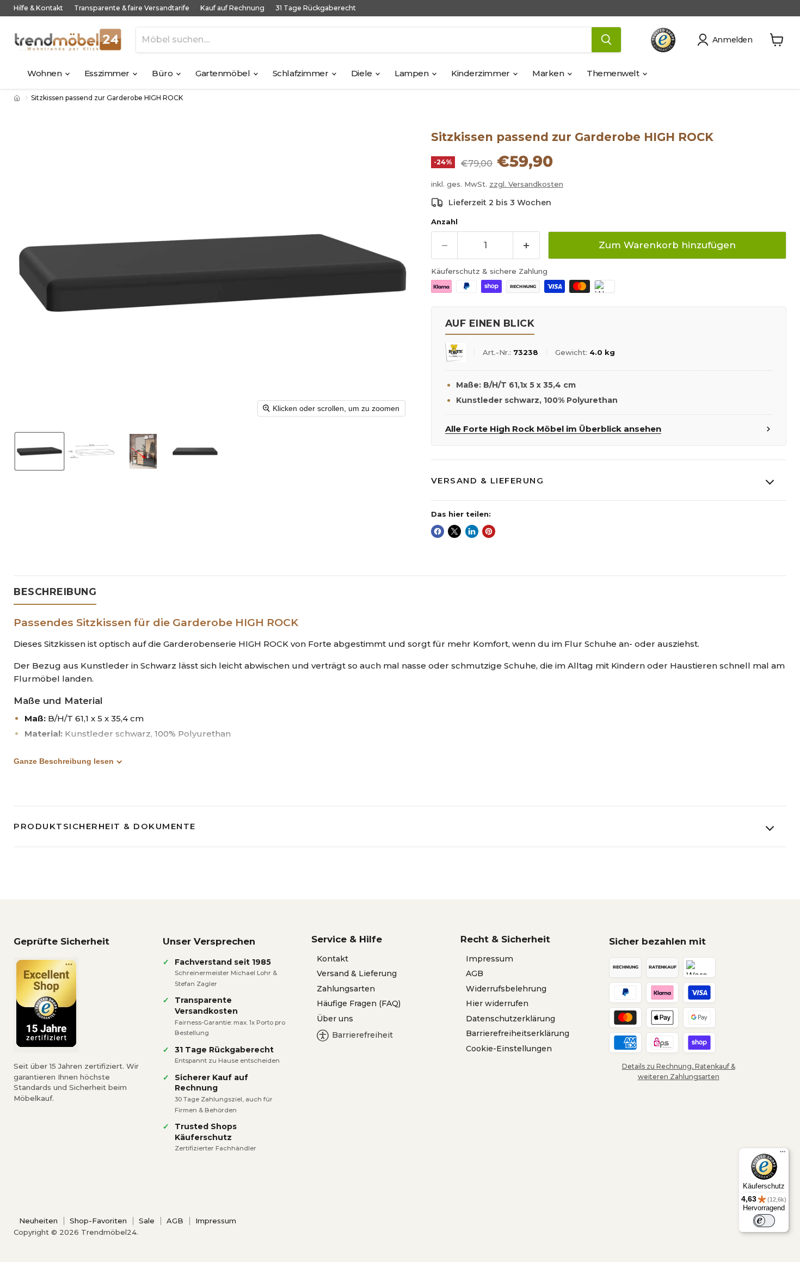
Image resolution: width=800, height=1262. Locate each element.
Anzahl (444, 222)
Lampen (412, 73)
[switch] (764, 1220)
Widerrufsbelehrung (506, 989)
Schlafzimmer (301, 73)
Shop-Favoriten (98, 1220)
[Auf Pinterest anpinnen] (488, 531)
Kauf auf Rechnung (232, 8)
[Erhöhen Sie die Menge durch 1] (526, 245)
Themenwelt (614, 73)
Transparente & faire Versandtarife (131, 8)
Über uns (335, 1019)
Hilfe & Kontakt (38, 8)
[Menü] (782, 1154)
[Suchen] (606, 39)
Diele (362, 73)
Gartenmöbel (223, 73)
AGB (474, 973)
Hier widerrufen (497, 1003)
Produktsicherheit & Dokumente (105, 826)
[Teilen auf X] (454, 531)
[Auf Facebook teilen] (437, 531)
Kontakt (332, 959)
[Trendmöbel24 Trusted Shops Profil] (663, 40)
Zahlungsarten (346, 989)
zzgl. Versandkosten (526, 184)
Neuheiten (38, 1220)
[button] (726, 39)
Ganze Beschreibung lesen (64, 761)
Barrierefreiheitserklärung (517, 1033)
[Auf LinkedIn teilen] (471, 531)
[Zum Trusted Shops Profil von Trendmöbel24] (46, 1003)
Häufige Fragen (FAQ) (359, 1003)
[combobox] (364, 39)
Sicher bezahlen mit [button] (657, 941)
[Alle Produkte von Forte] (455, 352)
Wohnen (45, 73)
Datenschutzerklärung (510, 1019)
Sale (147, 1220)
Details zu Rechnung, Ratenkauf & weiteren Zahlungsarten (678, 1071)
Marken (549, 73)
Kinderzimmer (481, 73)
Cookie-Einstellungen (509, 1048)
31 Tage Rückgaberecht (315, 8)
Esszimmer (108, 73)
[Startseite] (18, 98)
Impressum (489, 959)
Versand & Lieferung (487, 480)
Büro (163, 73)
